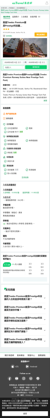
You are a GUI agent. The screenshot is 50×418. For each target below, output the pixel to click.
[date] (14, 62)
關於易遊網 (9, 355)
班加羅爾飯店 (21, 8)
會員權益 (20, 355)
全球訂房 (4, 8)
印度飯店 (12, 8)
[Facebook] (10, 378)
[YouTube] (17, 378)
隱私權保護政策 (22, 408)
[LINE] (38, 378)
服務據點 (41, 355)
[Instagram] (24, 378)
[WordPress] (31, 378)
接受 (25, 414)
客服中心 (31, 355)
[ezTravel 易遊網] (25, 3)
